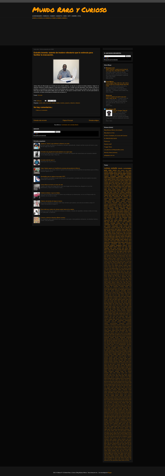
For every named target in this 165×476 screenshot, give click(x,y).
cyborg (122, 331)
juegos (120, 207)
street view (107, 188)
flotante (105, 362)
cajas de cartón (121, 221)
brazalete (106, 306)
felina (119, 360)
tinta (114, 447)
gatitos (116, 365)
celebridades (107, 224)
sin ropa (117, 434)
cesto (118, 314)
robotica (112, 430)
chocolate (115, 202)
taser (111, 443)
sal (112, 432)
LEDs (113, 216)
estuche (110, 354)
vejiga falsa (106, 454)
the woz (129, 446)
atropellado (129, 296)
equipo (126, 348)
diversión (120, 340)
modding (112, 395)
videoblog (110, 457)
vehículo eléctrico (127, 453)
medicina (122, 208)
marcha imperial (107, 389)
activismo (127, 288)
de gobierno (117, 334)
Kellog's (110, 216)
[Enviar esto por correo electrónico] (49, 101)
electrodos (129, 344)
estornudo (106, 354)
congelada (129, 321)
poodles (110, 417)
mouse (111, 186)
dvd (121, 341)
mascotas (106, 186)
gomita (112, 367)
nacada (120, 401)
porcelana (119, 417)
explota (116, 355)
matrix (122, 391)
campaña (122, 201)
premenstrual (111, 419)
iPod (125, 191)
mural (121, 399)
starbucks (129, 437)
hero (125, 371)
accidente (124, 188)
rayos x (108, 426)
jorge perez (112, 381)
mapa (112, 239)
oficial (116, 405)
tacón (109, 249)
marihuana (114, 389)
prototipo (129, 420)
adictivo (113, 289)
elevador (111, 345)
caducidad (125, 307)
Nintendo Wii (111, 275)
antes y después (108, 293)
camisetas (123, 310)
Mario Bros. (123, 271)
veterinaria (117, 456)
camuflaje (112, 223)
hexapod (129, 371)
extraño (53, 103)
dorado (126, 340)
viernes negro (118, 457)
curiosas (118, 227)
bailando (120, 220)
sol (121, 436)
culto (126, 330)
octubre (113, 405)
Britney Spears (125, 256)
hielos (114, 372)
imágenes (128, 191)
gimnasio (106, 367)
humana (125, 374)
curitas (116, 331)
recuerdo (123, 426)
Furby (112, 265)
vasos (129, 249)
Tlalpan (111, 285)
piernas (108, 415)
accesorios (110, 218)
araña (110, 295)
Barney (123, 255)
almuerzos (129, 290)
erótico (115, 350)
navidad (106, 182)
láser (127, 385)
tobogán (124, 447)
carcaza (124, 311)
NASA (123, 273)
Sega (126, 280)
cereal (112, 224)
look (105, 385)
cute (119, 331)
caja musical (112, 309)
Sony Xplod (123, 282)
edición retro (125, 343)
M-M (126, 269)
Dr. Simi (127, 261)
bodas (111, 221)
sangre (129, 246)
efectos (108, 344)
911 (119, 254)
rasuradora (126, 424)
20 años (114, 252)
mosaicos (115, 396)
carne (126, 223)
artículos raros (108, 174)
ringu (109, 430)
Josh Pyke (109, 268)
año (108, 299)
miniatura (121, 393)
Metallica (115, 272)
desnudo (117, 337)
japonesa (106, 238)
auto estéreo (114, 220)
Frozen (109, 265)
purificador (116, 423)
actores (105, 289)
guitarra (105, 369)
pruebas (106, 246)
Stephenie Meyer (112, 283)
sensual (121, 179)
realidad (111, 246)
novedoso (117, 403)
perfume (116, 412)
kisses (126, 381)
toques (116, 449)
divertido (124, 230)
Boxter (112, 256)
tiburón (105, 447)
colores (118, 189)
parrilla (112, 409)
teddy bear (127, 443)
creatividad (129, 326)
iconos (113, 375)
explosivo (112, 355)
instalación (118, 378)
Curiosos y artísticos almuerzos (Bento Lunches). (53, 217)
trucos (127, 451)
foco (108, 362)
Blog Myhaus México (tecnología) (113, 130)
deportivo (110, 336)
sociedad (117, 436)
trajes (130, 450)
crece (109, 327)
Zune (130, 286)
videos (106, 177)
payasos (106, 410)
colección (106, 319)
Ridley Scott (117, 279)
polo (105, 417)
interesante (111, 207)
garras (112, 365)
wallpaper (127, 458)
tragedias (114, 450)
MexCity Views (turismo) (110, 152)
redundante (110, 427)
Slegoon (118, 282)
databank (129, 333)
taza (118, 443)
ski (109, 436)
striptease (115, 439)
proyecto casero (127, 245)
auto (130, 198)
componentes (121, 320)
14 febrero (109, 252)
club (116, 317)
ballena (115, 299)
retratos (115, 246)
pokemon (125, 416)
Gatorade (121, 265)
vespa (105, 456)
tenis (110, 446)
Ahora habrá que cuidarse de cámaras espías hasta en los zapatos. (57, 209)
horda (110, 374)
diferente (129, 338)
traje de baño (125, 450)
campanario (128, 310)
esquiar (106, 233)
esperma (121, 351)
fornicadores (114, 362)
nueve (124, 403)
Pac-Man (110, 276)
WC (122, 196)
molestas (121, 395)
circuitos (106, 317)
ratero (105, 426)
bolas (130, 303)
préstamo (117, 422)
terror (116, 249)
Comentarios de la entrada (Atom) (69, 124)
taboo (108, 441)
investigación (128, 236)
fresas (105, 364)
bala (113, 299)
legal (130, 382)
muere (120, 398)
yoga (114, 460)
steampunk (106, 439)
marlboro (120, 389)
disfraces (106, 173)
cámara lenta (107, 333)
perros (120, 186)
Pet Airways (118, 276)
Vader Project (118, 285)
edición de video (112, 343)
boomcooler (109, 304)
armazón (127, 295)
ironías (113, 379)
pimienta (117, 415)
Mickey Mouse (107, 273)
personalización (121, 412)
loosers (110, 385)
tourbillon (129, 449)
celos (107, 314)
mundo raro (116, 192)
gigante (106, 205)
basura (115, 300)
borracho (114, 304)
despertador (128, 337)
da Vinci (125, 333)
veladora (111, 454)
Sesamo (129, 280)
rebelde (115, 426)
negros (129, 401)
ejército (112, 344)
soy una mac (117, 437)
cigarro (126, 316)
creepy (112, 327)
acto (130, 288)
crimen (120, 327)
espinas (125, 351)
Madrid (114, 271)
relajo (130, 427)
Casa (127, 214)
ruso (110, 432)
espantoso (117, 351)
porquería (123, 417)
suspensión (114, 440)
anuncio (129, 293)
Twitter (129, 217)
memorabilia (110, 392)
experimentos (107, 355)
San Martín (116, 280)
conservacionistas (113, 323)
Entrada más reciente (40, 120)
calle (122, 183)
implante (129, 375)
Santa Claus (122, 280)
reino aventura (120, 427)
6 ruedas (114, 254)
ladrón (112, 382)
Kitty (130, 195)
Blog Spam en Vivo (109, 133)
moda (130, 180)
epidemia (123, 348)
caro (105, 202)
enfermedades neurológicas (110, 348)
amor (117, 292)
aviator (105, 299)
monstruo (129, 395)
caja (108, 309)
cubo (120, 329)
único (128, 460)
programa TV (111, 420)
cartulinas (110, 313)
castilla (116, 313)
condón (121, 226)
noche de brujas (111, 403)
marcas (126, 388)
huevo (119, 374)
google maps (117, 367)
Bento (130, 255)
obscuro (109, 405)
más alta (124, 399)
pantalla (116, 242)
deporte (119, 229)
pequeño (106, 412)
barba (130, 299)
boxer (124, 304)
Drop (130, 261)
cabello (117, 307)
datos (111, 334)
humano (129, 374)
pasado (116, 409)
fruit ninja (110, 364)
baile (119, 183)
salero (114, 432)
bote (118, 304)
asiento (40, 103)
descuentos (128, 336)
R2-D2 (123, 278)
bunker (126, 306)
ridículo (120, 246)
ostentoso (116, 406)
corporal (127, 324)
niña (130, 402)
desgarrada (106, 337)
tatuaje (114, 193)
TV (108, 180)
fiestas (114, 191)
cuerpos (109, 330)
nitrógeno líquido (125, 402)
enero (130, 347)
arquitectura (107, 220)
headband (124, 369)
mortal (111, 396)
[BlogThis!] (50, 101)
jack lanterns (121, 379)
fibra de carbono (108, 235)
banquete (123, 299)
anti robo (114, 293)
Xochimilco (122, 286)
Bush (130, 256)
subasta (119, 439)
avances (118, 199)
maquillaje (116, 239)
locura (130, 384)
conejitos (124, 321)
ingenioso (129, 205)
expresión (121, 355)
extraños (115, 357)
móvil (122, 240)
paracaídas (120, 408)
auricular (111, 297)
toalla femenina (119, 447)
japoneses (128, 185)
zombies (129, 251)
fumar (119, 235)
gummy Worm (111, 369)
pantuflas (129, 406)
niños (129, 177)
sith (126, 434)
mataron (106, 391)
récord (110, 193)
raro (126, 170)
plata (113, 416)
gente (119, 365)
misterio (129, 393)
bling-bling (106, 303)
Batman (123, 214)
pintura (114, 211)
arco (116, 295)
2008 (118, 252)
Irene (125, 266)
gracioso (111, 205)
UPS (114, 285)
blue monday (115, 303)
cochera (119, 317)
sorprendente (127, 179)
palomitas (123, 406)
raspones (118, 424)
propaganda (119, 245)
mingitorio (128, 208)
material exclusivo (112, 391)
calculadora (106, 310)
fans (125, 233)
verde (125, 454)
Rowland (123, 279)
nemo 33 (106, 402)
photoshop (129, 413)
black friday (120, 302)
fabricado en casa (126, 357)
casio (114, 313)
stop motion (125, 248)
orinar (105, 179)
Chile (115, 259)
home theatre (128, 372)
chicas (130, 314)
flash (130, 361)
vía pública (115, 458)
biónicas (115, 302)
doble (124, 340)
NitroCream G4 (117, 275)
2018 (129, 252)
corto (111, 326)
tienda (119, 249)
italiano (116, 379)
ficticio (127, 361)
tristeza (121, 451)
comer (120, 319)
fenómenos (116, 361)
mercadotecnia (125, 392)
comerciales (107, 185)
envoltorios (118, 348)
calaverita (123, 309)
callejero (118, 201)
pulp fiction (106, 423)
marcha (129, 388)
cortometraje (115, 326)
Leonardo (129, 268)
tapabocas (129, 441)
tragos (117, 450)
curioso (107, 168)
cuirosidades (122, 330)
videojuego (111, 251)
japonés (116, 207)
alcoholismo (117, 290)
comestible (129, 319)
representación (121, 429)
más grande (128, 399)
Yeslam (126, 286)
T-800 (126, 283)
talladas (118, 441)
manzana (119, 388)
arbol (113, 295)
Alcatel (124, 254)
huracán (106, 375)
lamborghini (112, 238)
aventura (120, 297)
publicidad (120, 176)
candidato (114, 311)
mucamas (111, 398)
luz (125, 238)
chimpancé (106, 316)
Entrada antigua (94, 120)
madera (117, 208)
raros (123, 186)
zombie (125, 251)
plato (115, 416)
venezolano (116, 454)
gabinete (129, 364)
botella (121, 304)
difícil (105, 340)
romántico (129, 430)
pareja (105, 409)
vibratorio (77, 103)
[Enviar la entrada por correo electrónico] (45, 100)
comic (105, 320)
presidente (128, 243)
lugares (114, 385)
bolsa (105, 304)
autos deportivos (109, 199)
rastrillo (122, 424)
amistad (114, 292)
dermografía (119, 336)
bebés (129, 220)
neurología (115, 402)
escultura (113, 351)
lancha (115, 382)
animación (129, 292)
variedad (115, 453)
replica (105, 213)
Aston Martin (114, 255)
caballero (110, 307)
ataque (125, 296)
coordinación (107, 227)
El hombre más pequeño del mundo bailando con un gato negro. (56, 152)
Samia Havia (111, 280)
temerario (129, 444)
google (111, 173)
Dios (118, 261)
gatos (130, 204)
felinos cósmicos (127, 360)
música (123, 170)
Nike (105, 217)
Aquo (105, 255)
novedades (113, 176)
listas (125, 384)
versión (106, 251)
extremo (120, 357)
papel (109, 179)
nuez (127, 403)
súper (123, 440)
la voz (108, 382)
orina (128, 405)
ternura (122, 446)
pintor (120, 415)
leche (130, 207)
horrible (110, 236)
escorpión (129, 350)
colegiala (110, 319)
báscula (105, 307)
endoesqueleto (120, 347)
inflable (129, 376)
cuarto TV (108, 329)
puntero (111, 423)
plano (108, 416)
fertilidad (120, 361)
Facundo (126, 262)
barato (127, 299)
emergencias (122, 345)
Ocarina (129, 275)
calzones (111, 310)
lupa (125, 385)
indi (127, 376)
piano (105, 415)
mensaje (115, 392)
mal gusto (109, 192)
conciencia (113, 321)
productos (126, 211)
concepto (124, 189)
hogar (121, 191)
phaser (125, 413)
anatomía (106, 198)
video (110, 170)
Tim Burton (110, 196)
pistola (117, 211)
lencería (106, 384)
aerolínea (129, 289)
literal (127, 384)
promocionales (124, 420)
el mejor (123, 232)
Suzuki (123, 283)
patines (129, 210)
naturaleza (115, 186)
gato (126, 235)
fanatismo (122, 358)
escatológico (124, 350)
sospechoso (106, 437)
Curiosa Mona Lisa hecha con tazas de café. (52, 184)
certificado (114, 314)
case (130, 223)
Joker (105, 268)
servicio (129, 433)
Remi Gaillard (128, 278)
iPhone (115, 173)
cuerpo (105, 330)
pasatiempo (128, 192)
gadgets (111, 172)
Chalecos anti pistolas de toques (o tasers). (51, 201)
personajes (107, 211)
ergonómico (111, 350)
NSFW (126, 273)
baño (44, 103)
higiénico (118, 185)
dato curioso (106, 334)
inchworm (117, 376)
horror (113, 374)
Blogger (110, 472)
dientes (125, 338)
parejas (109, 409)
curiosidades (127, 168)
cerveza (109, 202)
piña (130, 415)
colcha (123, 317)
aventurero (125, 297)
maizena (120, 386)
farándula (110, 360)
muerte (123, 398)
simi (114, 434)
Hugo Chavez (118, 266)
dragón (109, 232)
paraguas (125, 408)
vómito (119, 458)
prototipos (106, 422)
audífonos (106, 297)
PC (105, 196)
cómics (121, 333)
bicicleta (106, 302)
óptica (113, 214)
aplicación (106, 295)
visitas (127, 457)
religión (105, 429)
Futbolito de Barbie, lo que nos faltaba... (51, 193)
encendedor (113, 347)
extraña (111, 191)
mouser (129, 396)
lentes (116, 238)
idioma (117, 375)
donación (129, 230)
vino (115, 251)
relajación (126, 427)
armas (129, 218)
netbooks (111, 402)
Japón (105, 180)
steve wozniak (117, 248)
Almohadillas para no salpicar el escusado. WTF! (53, 176)
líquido (130, 385)
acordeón (123, 288)
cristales (127, 327)
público (120, 423)
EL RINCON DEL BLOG (110, 138)
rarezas (113, 179)
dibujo (123, 229)
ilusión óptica (124, 375)
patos (130, 409)
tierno (117, 193)
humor (115, 170)
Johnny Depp (125, 195)
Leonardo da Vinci (108, 269)
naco (123, 401)
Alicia (119, 214)
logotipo (111, 208)
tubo (123, 249)
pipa (123, 415)
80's (117, 254)
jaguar (130, 379)
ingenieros (117, 236)
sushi (110, 440)
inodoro (58, 103)
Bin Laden (109, 256)
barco (105, 300)
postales (106, 419)
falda (114, 358)
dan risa (123, 227)
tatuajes (129, 213)
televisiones (114, 444)
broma (109, 189)
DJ (108, 261)
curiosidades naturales (109, 331)
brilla (115, 221)
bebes (118, 300)
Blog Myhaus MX (111, 109)
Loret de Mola (115, 269)
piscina (127, 415)
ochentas (122, 192)
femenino (106, 361)
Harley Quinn (111, 266)
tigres (112, 447)
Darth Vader (112, 195)
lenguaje (109, 384)
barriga (111, 300)
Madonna (111, 271)
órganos (120, 460)
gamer (123, 235)
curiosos (106, 204)
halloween (128, 172)
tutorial (130, 451)
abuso (111, 288)
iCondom (110, 375)
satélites (126, 433)
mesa (130, 239)
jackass (126, 379)
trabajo (105, 450)
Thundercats (106, 285)
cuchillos (129, 329)
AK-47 (121, 254)
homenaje (106, 374)
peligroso (116, 410)
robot (117, 179)
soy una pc (123, 437)
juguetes (129, 174)
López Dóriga (121, 269)
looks (107, 385)
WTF (120, 188)
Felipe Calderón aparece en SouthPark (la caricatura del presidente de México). (60, 168)
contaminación (113, 324)
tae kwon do (113, 441)
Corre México (110, 81)
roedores (125, 430)
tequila (119, 446)
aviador (129, 297)
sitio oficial (129, 434)
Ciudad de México (120, 259)
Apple (124, 173)
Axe (118, 255)
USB (105, 218)
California (110, 258)
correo (105, 326)
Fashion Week (107, 263)
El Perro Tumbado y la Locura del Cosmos (115, 135)
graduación (111, 368)
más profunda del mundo (109, 401)
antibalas (122, 293)
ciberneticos (121, 316)
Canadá (118, 258)
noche (105, 403)
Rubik (127, 279)
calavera (118, 309)
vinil (125, 457)
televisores (124, 444)
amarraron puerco (108, 292)
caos (123, 223)
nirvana (119, 402)
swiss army (119, 440)
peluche (120, 410)
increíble (123, 185)
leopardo (113, 384)
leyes (119, 384)
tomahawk (109, 449)
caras (117, 311)
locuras (106, 208)
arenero (122, 295)
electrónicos (106, 345)
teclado (113, 249)
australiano (115, 297)
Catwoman (106, 259)
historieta (118, 372)
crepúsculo (116, 327)
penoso (126, 242)
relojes (108, 429)
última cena (124, 460)
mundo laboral (117, 399)
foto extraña (121, 362)
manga (111, 388)
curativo (129, 330)
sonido (125, 213)
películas (120, 173)
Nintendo (109, 217)
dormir (130, 340)
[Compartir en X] (52, 101)
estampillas (119, 352)
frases (130, 362)
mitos (105, 395)
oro (130, 405)
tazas (120, 443)
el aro (116, 344)
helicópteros (111, 371)
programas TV (118, 420)
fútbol (126, 364)
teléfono (106, 214)
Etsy (111, 262)
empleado (128, 345)
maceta (112, 386)
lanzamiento (119, 382)
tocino (127, 447)
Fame (130, 262)
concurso (113, 185)
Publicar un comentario (41, 110)
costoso (113, 227)
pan (126, 406)
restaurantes (126, 429)
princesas (106, 420)
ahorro (108, 290)
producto (106, 193)
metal (130, 392)
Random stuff (107, 144)
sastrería (122, 433)
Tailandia (129, 283)
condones (119, 321)
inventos (62, 103)
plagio (105, 416)
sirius (120, 434)
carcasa (120, 311)
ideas (113, 236)
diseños (109, 230)
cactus (121, 307)
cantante (118, 223)
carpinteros (129, 311)
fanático (129, 358)
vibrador (125, 456)
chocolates (125, 224)
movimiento (106, 398)
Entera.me (109, 95)
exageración (123, 354)
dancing (127, 227)
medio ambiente (124, 239)
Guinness (106, 266)
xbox (111, 460)
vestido (108, 456)
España (108, 262)
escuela (109, 351)
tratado (109, 451)
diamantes (118, 338)
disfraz (119, 180)
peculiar (109, 410)
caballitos (114, 307)
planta (110, 416)
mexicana (112, 393)
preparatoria (123, 419)
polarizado (129, 416)
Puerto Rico (118, 278)
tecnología (125, 182)
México (110, 183)
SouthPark (106, 283)
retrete (109, 213)
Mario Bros (118, 216)
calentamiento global (109, 201)
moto (111, 240)
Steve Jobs (119, 217)
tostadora (125, 449)
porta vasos (128, 417)
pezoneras (121, 413)
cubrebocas (124, 329)
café (105, 309)
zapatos (106, 195)
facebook (111, 358)
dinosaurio (109, 340)
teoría (113, 446)
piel (111, 211)
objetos (106, 242)
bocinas (120, 303)
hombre (122, 372)
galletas (105, 365)
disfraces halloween (116, 230)
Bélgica (105, 258)
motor (119, 396)
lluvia (123, 238)
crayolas (120, 326)
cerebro (110, 314)
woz (109, 460)
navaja (126, 240)
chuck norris (115, 316)
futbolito (122, 364)
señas (105, 434)
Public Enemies (111, 278)
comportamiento (128, 320)
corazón (123, 324)
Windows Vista (127, 196)
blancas (125, 302)
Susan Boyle (119, 283)
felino (122, 360)
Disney (112, 188)
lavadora (127, 382)
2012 (117, 214)
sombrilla (129, 436)
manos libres (107, 239)
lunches (119, 385)
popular (114, 417)
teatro (123, 443)
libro (120, 238)
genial (118, 191)
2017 (126, 252)
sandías (111, 433)
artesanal (115, 296)
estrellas (119, 204)
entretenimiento (113, 204)
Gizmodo (40, 95)
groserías (119, 368)
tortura (121, 449)
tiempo (108, 447)
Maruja (105, 272)
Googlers (129, 265)
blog (108, 221)
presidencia (128, 419)
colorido (117, 319)
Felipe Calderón (114, 263)
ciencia (120, 202)
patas (119, 242)
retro (105, 430)
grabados (106, 368)
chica (127, 314)
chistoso (117, 177)
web (130, 458)
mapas (122, 388)
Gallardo (116, 265)
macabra (108, 386)
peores (127, 410)
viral (118, 251)
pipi (125, 415)
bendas (125, 300)
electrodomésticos (122, 344)
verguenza (129, 454)
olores (122, 405)
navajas (126, 401)
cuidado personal (115, 330)
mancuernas (128, 386)
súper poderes (128, 440)
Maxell (111, 272)
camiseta (119, 310)
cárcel (115, 333)
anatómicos (121, 292)
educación (118, 232)
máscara (117, 401)
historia (106, 236)
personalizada (128, 412)
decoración (111, 229)
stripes (110, 439)
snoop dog (112, 436)
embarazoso (116, 345)
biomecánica (110, 302)
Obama (116, 188)
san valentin (106, 433)
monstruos (106, 240)
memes (105, 392)
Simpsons (114, 282)
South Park (128, 282)
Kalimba (113, 268)
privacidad (106, 245)
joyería (113, 177)
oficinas (121, 210)
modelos (116, 395)
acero (116, 218)
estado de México (108, 352)
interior (121, 378)
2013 (123, 252)
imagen (126, 180)
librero (122, 384)
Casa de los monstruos (125, 258)
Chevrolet (111, 259)
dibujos (122, 338)
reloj (121, 182)
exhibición (129, 354)
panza (105, 408)
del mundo (125, 334)
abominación (106, 288)
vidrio (113, 457)
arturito (118, 296)
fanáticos (106, 360)
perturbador (114, 243)
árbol (105, 252)
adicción (109, 289)
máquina (119, 240)
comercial (124, 319)
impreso (112, 376)
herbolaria (117, 371)
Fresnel (105, 265)
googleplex (122, 367)
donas (105, 232)
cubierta (117, 329)
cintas (130, 316)
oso (107, 406)
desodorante (122, 337)
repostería (115, 429)
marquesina (124, 389)
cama (115, 310)
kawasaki (120, 381)
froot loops (125, 204)
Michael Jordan (128, 272)
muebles (113, 210)
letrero (117, 384)
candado (109, 311)
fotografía (123, 174)
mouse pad (125, 396)
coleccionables (127, 183)
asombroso (120, 198)
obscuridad (111, 242)
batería (124, 199)
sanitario (115, 433)
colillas (113, 319)
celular (114, 189)
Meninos (124, 216)
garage (109, 365)
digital (126, 229)
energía (126, 347)
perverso (112, 413)
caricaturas (128, 201)
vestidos (112, 456)
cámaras (112, 333)
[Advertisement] (82, 33)
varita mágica (120, 453)
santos (118, 433)
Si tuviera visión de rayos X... (48, 160)
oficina (119, 405)
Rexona (112, 279)
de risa (121, 334)
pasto (124, 409)
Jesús (130, 266)
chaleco (117, 224)
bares (108, 300)
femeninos (111, 361)
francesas (126, 362)
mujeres (106, 176)
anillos (125, 292)
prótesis (121, 422)
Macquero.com (110, 68)
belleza (122, 300)
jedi (109, 381)
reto (130, 429)
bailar (110, 299)
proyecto (67, 103)
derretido (124, 336)
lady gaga (125, 207)
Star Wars (115, 183)
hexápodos (106, 372)
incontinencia (122, 376)
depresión (114, 336)
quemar (123, 423)
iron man (109, 379)
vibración (72, 103)
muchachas (116, 398)
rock (123, 246)
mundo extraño (110, 399)
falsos (121, 233)
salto (117, 432)
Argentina (109, 255)
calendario (106, 223)
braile (127, 304)
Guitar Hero (118, 195)
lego (105, 192)
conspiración (121, 323)
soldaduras (125, 436)
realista (112, 426)
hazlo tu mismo (117, 205)
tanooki (121, 441)
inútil (127, 378)
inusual (124, 378)
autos (115, 180)
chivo (111, 316)
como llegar (114, 320)
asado (122, 296)
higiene (129, 235)
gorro (130, 367)
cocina (124, 202)
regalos (129, 186)
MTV (130, 269)
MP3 (128, 269)
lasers (123, 382)
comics (109, 320)
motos (121, 396)
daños (113, 334)
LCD (119, 268)
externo (125, 355)
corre (130, 324)
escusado (48, 103)
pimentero (113, 415)
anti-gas (118, 293)
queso (127, 423)
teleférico (109, 444)
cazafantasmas (122, 313)
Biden (105, 256)
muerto (126, 398)
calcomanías (128, 309)
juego (116, 381)
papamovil (109, 408)
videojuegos (128, 176)
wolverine (106, 460)
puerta (130, 422)
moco (108, 395)
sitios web (106, 436)
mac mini (129, 238)
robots (116, 430)
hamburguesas (118, 369)
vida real (106, 457)
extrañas (111, 357)
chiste (120, 224)
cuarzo (113, 329)
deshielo (112, 337)
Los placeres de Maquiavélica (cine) (114, 149)
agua (105, 290)
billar (105, 221)
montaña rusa (107, 396)
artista (110, 198)
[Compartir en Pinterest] (55, 101)
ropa (126, 246)
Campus (114, 258)
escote (105, 351)
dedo (116, 229)
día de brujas (125, 341)
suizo (130, 439)
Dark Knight (111, 261)
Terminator (124, 217)
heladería (129, 369)
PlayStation (124, 276)
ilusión (124, 205)
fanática (125, 358)
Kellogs (116, 268)
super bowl (106, 440)
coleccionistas (128, 317)
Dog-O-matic (122, 261)
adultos (120, 218)
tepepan (116, 446)
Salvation (106, 280)
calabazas (128, 221)
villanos (122, 457)
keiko (123, 381)
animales (128, 173)
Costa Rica (127, 259)
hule (122, 374)
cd (129, 313)
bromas (113, 306)
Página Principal (68, 120)
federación (115, 360)
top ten (112, 449)
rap (108, 424)
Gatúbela (125, 265)
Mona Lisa (113, 273)
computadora (115, 226)
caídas (126, 313)
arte (119, 170)
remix (111, 429)
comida (106, 172)
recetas (119, 426)
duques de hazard (116, 341)
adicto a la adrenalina (119, 289)
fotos (109, 177)
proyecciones (111, 422)
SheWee (109, 282)
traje (121, 450)
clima (113, 317)
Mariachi (118, 271)
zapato (121, 251)
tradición (109, 450)
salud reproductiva (122, 432)
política (121, 211)
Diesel (116, 261)
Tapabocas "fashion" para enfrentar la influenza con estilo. (55, 143)
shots (108, 434)
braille (130, 304)
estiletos (123, 352)
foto (118, 362)
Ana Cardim (128, 254)
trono (124, 451)
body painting (125, 303)
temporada (106, 446)
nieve (130, 240)
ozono (120, 406)
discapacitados (114, 340)
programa (112, 245)
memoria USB (124, 177)
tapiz (109, 443)
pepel (130, 410)
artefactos (111, 296)
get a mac (123, 365)
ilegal (120, 375)
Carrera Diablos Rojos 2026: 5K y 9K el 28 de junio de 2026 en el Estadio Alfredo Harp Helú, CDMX (117, 84)
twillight (109, 453)
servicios (121, 213)
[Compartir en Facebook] (53, 101)
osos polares (111, 406)
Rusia (130, 279)
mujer (114, 240)
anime (125, 218)
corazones (118, 324)
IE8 (122, 266)
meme (130, 391)
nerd (110, 182)
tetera (126, 446)
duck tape (106, 341)
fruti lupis (115, 235)
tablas (105, 441)
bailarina (125, 220)
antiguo (126, 293)
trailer (130, 182)
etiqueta (119, 354)
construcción (128, 323)
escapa (119, 350)
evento (110, 233)
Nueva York (124, 275)
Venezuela (123, 285)
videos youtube (123, 193)
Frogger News (108, 147)
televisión (119, 444)
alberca (112, 290)
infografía (110, 378)
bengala (129, 300)
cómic (118, 333)
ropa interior (106, 432)
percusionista (111, 412)
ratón (126, 186)
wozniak (129, 193)
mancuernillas (107, 388)
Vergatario (128, 285)
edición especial (119, 343)
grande (115, 368)
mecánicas (126, 391)
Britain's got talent (118, 256)
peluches (124, 410)
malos (124, 386)
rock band (120, 430)
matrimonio (118, 391)
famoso (117, 358)
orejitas (125, 405)
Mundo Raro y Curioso (69, 9)
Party (113, 276)
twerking (106, 453)
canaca (105, 311)
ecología (106, 191)
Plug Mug (129, 276)
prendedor (117, 419)
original (125, 210)
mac (105, 386)
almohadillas (123, 290)
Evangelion (118, 262)
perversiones (107, 413)
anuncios (111, 180)
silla (110, 434)
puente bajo (125, 422)
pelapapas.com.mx (109, 155)
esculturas (128, 232)
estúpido (115, 354)
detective (110, 338)
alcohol (129, 188)
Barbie (120, 255)
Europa (114, 262)
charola (124, 314)
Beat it (127, 255)
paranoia (129, 408)
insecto (113, 378)
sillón (112, 434)
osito (105, 406)
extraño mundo (116, 233)
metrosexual (106, 393)
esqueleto (129, 351)
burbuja (129, 306)
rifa (107, 430)
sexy (115, 172)
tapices (105, 443)
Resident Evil (107, 279)
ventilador (121, 454)
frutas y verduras (116, 364)
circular (110, 317)
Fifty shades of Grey (126, 263)
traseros (106, 451)
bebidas (129, 199)
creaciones (124, 326)
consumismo (106, 324)
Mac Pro (106, 271)
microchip (117, 393)
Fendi (120, 263)
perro (130, 242)
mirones (125, 393)
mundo (117, 210)
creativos (106, 327)
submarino (123, 439)
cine (124, 172)
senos (117, 213)
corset (108, 326)
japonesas (106, 381)
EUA (105, 262)
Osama (105, 276)
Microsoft (129, 216)
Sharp (105, 282)
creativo (129, 189)
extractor (106, 357)
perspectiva (107, 243)
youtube (106, 183)
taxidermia (114, 443)
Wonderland (115, 286)
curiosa (129, 202)
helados (105, 371)
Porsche (106, 278)
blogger (110, 303)
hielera (111, 372)
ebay (108, 343)
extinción (129, 355)
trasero (110, 214)
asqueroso (126, 198)
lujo (116, 385)
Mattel (108, 272)
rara (130, 211)
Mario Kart (129, 271)
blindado (129, 302)
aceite (119, 288)
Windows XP (109, 286)
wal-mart (123, 458)
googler (127, 367)
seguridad (106, 248)
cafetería (129, 307)
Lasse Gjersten (124, 268)
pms (117, 416)
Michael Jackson (120, 272)
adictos (125, 289)
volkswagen (109, 458)
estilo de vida (128, 352)
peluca (123, 242)
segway (113, 213)
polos (107, 417)
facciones (106, 358)
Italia (127, 266)
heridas (121, 371)
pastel (112, 182)
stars (111, 248)
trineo (118, 451)
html (116, 374)
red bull (127, 426)
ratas (130, 424)
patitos (127, 409)
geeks (122, 180)
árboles (116, 460)
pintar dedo (121, 243)
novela (121, 403)
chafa (121, 314)
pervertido (116, 413)
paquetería (114, 408)
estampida (114, 352)
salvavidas (129, 432)
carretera (106, 313)
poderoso (121, 416)
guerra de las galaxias (126, 368)
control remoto (127, 226)
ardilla (119, 295)
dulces (113, 232)
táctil (112, 453)
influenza (106, 378)
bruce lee (118, 306)
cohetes (109, 226)
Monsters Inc (119, 273)
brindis (110, 306)
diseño (120, 168)
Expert (122, 262)
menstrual (120, 392)
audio (105, 189)
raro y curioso (112, 424)
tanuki (125, 441)
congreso (106, 323)
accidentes (115, 288)
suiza (127, 439)
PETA (113, 217)
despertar (106, 338)
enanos (108, 347)
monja (125, 395)
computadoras (107, 321)
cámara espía (128, 331)
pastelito (120, 409)
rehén (115, 427)
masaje (129, 389)
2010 (121, 252)
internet (122, 236)
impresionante (107, 376)
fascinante (128, 233)
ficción (124, 361)
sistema (123, 434)
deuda (114, 338)
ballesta (119, 299)
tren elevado (114, 451)
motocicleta (107, 210)
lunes (122, 385)
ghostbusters (128, 365)
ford (110, 362)
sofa (120, 436)
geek (105, 170)
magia (116, 386)
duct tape (111, 341)
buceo (122, 306)
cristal (124, 327)
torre (119, 449)
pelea (113, 410)
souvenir (112, 437)
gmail (109, 367)
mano (115, 388)
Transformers (116, 196)
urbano (126, 249)
